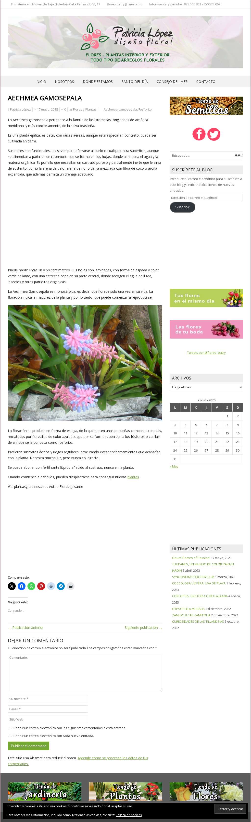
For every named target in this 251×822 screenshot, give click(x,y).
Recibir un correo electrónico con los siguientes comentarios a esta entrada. (69, 728)
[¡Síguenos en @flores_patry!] (214, 140)
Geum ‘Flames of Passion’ (191, 558)
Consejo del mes (172, 81)
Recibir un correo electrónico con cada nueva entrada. (53, 735)
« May (174, 466)
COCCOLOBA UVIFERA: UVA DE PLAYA (199, 583)
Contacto (205, 81)
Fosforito (145, 109)
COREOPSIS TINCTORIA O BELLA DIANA (200, 596)
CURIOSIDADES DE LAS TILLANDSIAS (198, 621)
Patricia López (20, 109)
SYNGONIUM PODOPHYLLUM (193, 577)
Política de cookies (129, 815)
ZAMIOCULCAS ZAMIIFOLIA (191, 615)
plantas (133, 477)
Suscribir (182, 207)
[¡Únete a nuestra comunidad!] (199, 140)
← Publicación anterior (26, 627)
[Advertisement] (85, 221)
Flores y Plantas (85, 109)
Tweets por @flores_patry (206, 352)
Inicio (41, 81)
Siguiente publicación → (143, 627)
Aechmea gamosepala (120, 109)
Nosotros (64, 81)
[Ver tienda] (206, 105)
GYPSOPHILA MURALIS (188, 609)
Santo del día (135, 81)
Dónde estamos (98, 81)
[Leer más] (206, 297)
